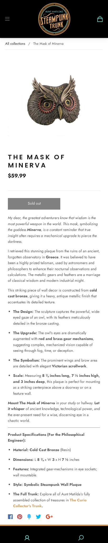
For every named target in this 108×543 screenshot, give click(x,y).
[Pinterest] (19, 516)
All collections (15, 43)
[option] (54, 101)
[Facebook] (10, 516)
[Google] (49, 516)
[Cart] (100, 19)
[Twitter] (38, 516)
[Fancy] (29, 516)
